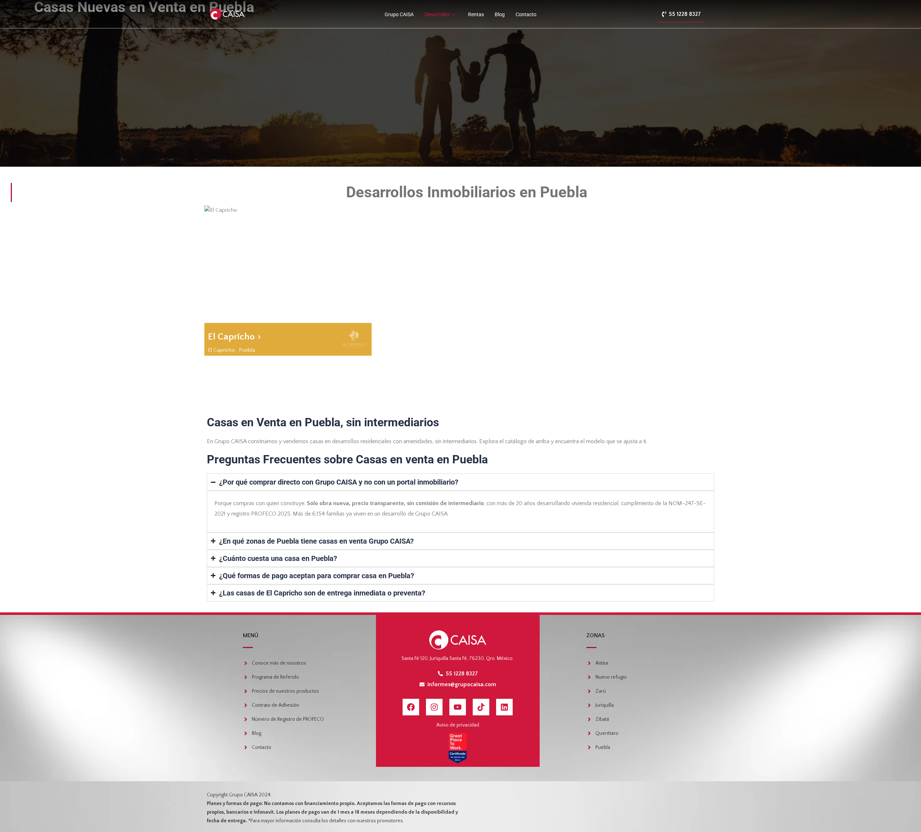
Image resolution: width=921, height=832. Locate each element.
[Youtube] (457, 707)
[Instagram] (434, 707)
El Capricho (221, 350)
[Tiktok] (481, 707)
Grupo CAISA (399, 14)
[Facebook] (411, 707)
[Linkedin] (504, 707)
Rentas (476, 14)
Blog (500, 14)
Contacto (526, 14)
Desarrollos (437, 14)
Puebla (247, 350)
